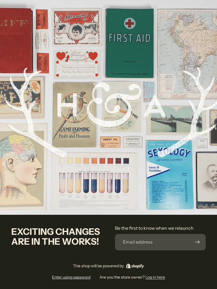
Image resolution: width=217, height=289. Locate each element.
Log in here (155, 277)
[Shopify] (135, 265)
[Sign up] (197, 242)
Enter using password (71, 277)
